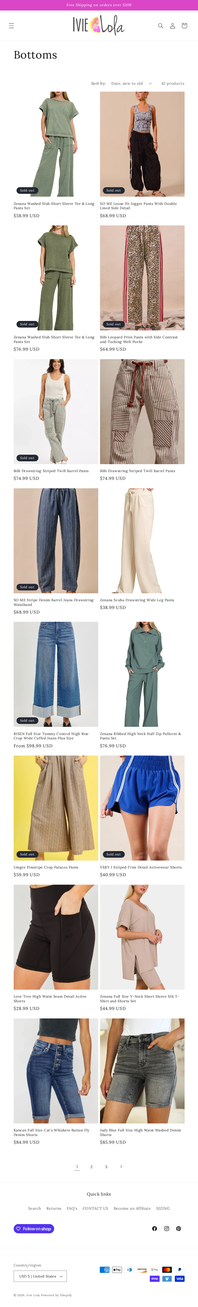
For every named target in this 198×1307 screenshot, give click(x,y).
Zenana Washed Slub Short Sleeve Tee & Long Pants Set (54, 206)
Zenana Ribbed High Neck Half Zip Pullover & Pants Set (140, 736)
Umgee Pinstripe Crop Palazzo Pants (46, 867)
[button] (11, 26)
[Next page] (121, 1166)
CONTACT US (95, 1208)
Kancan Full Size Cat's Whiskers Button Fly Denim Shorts (51, 1132)
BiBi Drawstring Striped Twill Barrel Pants (51, 471)
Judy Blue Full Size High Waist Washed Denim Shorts (140, 1132)
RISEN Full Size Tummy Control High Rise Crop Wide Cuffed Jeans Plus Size (51, 736)
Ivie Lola (33, 1295)
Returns (53, 1208)
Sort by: (98, 83)
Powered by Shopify (56, 1295)
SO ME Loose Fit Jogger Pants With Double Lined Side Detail (138, 206)
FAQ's (72, 1208)
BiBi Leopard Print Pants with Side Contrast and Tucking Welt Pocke (139, 339)
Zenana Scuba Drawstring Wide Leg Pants (137, 600)
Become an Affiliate (132, 1208)
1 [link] (77, 1166)
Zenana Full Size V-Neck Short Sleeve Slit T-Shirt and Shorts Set (139, 998)
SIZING (163, 1208)
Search (34, 1208)
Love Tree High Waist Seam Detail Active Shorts (50, 998)
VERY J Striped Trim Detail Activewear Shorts (141, 867)
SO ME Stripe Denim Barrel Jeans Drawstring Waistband (54, 602)
